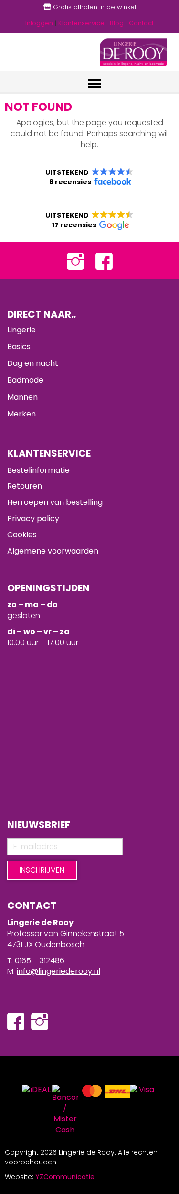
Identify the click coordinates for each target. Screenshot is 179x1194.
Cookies (22, 534)
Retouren (24, 485)
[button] (89, 177)
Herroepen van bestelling (55, 502)
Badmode (25, 379)
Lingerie (21, 329)
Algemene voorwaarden (52, 550)
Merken (21, 413)
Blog (117, 23)
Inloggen (39, 23)
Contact (141, 23)
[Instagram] (75, 260)
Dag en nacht (32, 363)
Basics (19, 346)
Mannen (22, 397)
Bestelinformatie (38, 470)
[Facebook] (104, 260)
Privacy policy (33, 518)
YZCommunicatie (65, 1177)
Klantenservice (81, 23)
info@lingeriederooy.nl (58, 971)
